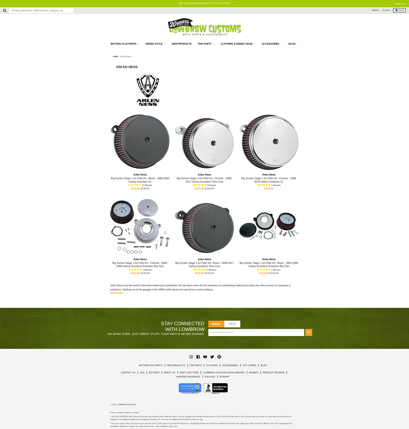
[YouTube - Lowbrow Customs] (205, 357)
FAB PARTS (196, 365)
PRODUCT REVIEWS (273, 372)
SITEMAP (224, 376)
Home (115, 56)
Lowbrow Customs (126, 404)
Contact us (399, 3)
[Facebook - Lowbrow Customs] (198, 357)
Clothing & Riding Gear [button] (237, 43)
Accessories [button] (271, 43)
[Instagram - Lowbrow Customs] (191, 357)
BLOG (264, 365)
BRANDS (253, 372)
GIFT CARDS (249, 365)
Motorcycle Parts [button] (124, 43)
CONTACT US (128, 372)
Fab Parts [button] (205, 43)
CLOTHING (212, 365)
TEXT (232, 323)
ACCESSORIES (230, 365)
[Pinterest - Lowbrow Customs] (219, 357)
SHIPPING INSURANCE (188, 376)
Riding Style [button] (154, 43)
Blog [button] (292, 43)
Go (309, 332)
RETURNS (154, 372)
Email (216, 323)
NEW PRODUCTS (176, 365)
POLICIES (210, 376)
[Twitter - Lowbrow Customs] (212, 357)
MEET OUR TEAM (189, 372)
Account (386, 10)
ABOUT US (169, 372)
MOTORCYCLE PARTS (150, 365)
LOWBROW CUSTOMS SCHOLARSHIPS (224, 372)
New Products (182, 43)
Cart (401, 10)
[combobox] (41, 10)
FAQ (142, 372)
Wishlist (375, 10)
